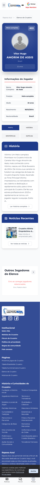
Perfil (10, 127)
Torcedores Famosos (29, 442)
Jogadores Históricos (10, 396)
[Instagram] (10, 318)
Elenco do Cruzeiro (9, 372)
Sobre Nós (6, 331)
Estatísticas (10, 136)
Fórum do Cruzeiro (9, 338)
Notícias (29, 136)
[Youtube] (4, 318)
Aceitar (33, 471)
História (29, 127)
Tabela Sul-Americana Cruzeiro (14, 368)
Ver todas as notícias (19, 244)
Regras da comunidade (11, 346)
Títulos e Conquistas (29, 390)
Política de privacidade (11, 342)
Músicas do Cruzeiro (9, 375)
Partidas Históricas (9, 408)
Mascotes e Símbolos (29, 408)
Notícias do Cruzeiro (10, 335)
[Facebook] (16, 318)
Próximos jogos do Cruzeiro (12, 361)
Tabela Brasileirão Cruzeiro (12, 364)
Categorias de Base (9, 424)
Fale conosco (7, 349)
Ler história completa (18, 206)
